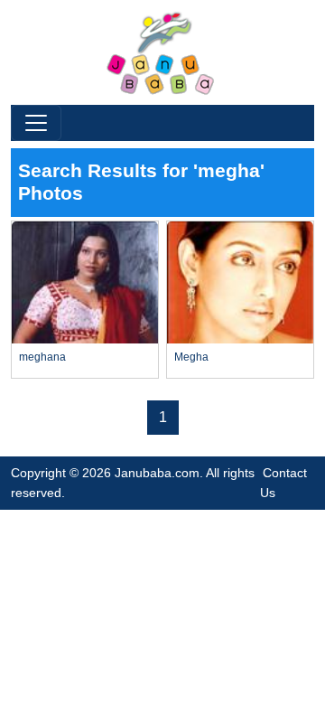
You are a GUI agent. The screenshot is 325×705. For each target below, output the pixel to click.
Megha (191, 357)
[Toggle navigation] (36, 123)
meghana (42, 357)
